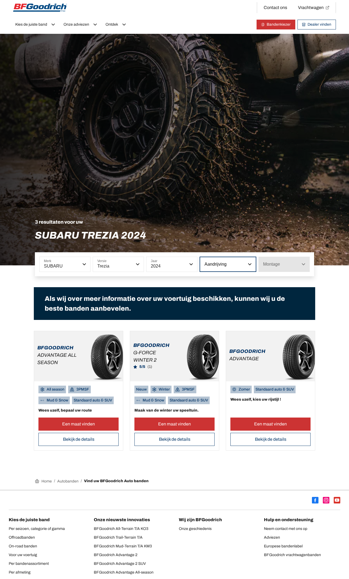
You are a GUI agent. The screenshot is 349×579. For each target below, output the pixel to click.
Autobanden (68, 481)
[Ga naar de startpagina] (40, 8)
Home (46, 481)
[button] (84, 264)
